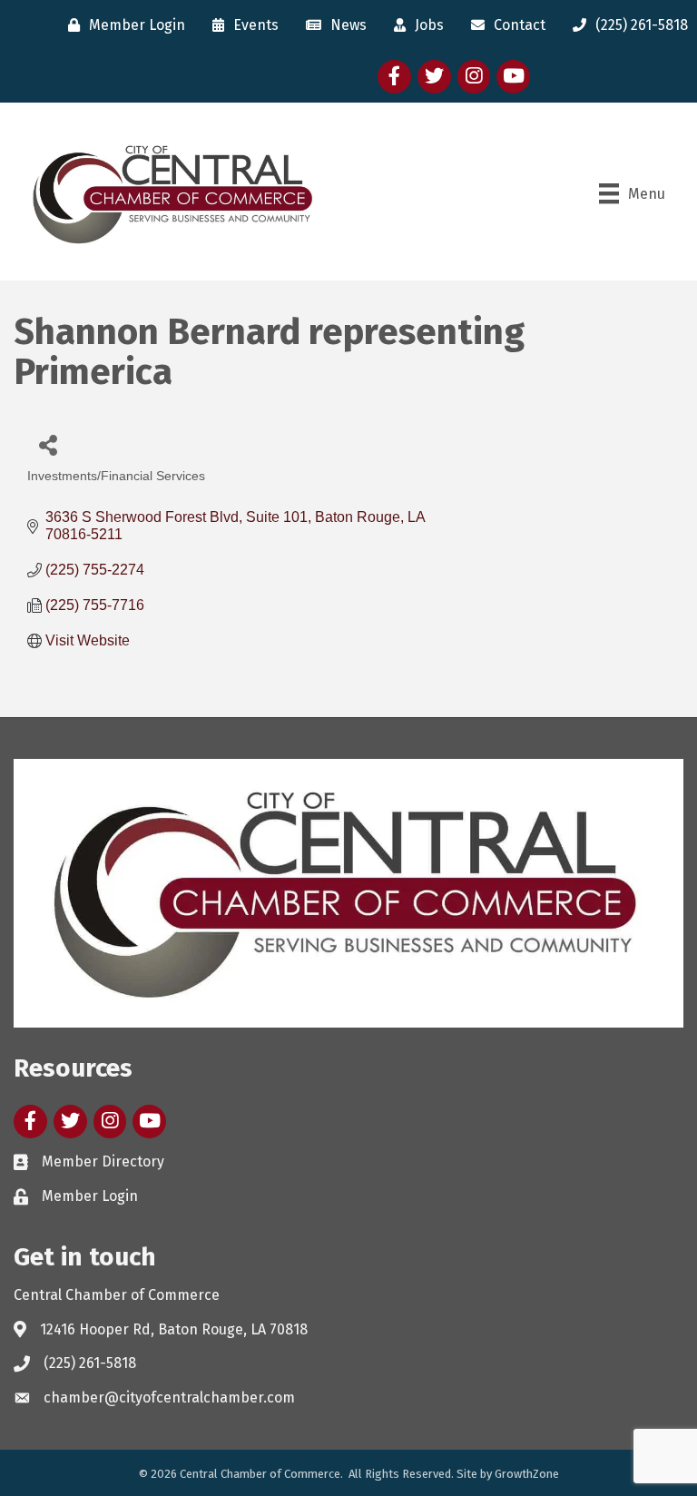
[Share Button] (47, 444)
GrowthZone (527, 1474)
